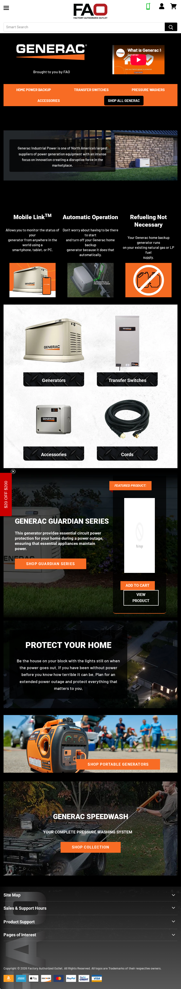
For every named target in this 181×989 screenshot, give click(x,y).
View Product (140, 597)
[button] (6, 494)
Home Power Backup (33, 90)
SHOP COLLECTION (90, 847)
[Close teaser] (13, 471)
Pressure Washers (148, 90)
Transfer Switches (91, 90)
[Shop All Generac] (51, 62)
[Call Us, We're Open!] (148, 8)
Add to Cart (137, 585)
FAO (66, 71)
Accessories (48, 100)
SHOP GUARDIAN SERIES (50, 564)
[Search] (171, 27)
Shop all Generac (124, 100)
